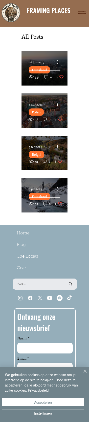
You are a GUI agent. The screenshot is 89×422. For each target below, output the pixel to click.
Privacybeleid (38, 390)
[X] (40, 298)
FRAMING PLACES (48, 10)
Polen (36, 112)
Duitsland (39, 70)
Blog (21, 245)
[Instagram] (20, 298)
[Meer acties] (59, 62)
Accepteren (43, 402)
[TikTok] (69, 298)
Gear (21, 268)
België (36, 154)
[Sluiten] (82, 374)
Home (23, 233)
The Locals (27, 256)
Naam (23, 338)
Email (23, 358)
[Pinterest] (60, 298)
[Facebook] (30, 298)
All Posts (32, 36)
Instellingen (43, 413)
